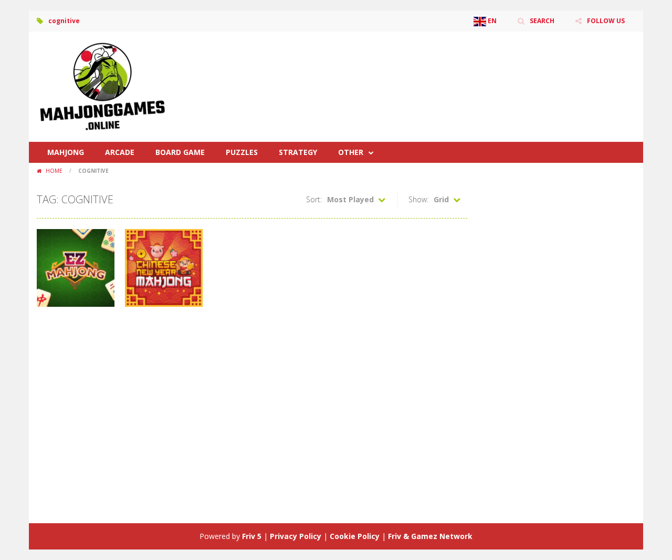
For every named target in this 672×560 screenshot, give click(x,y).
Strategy (298, 152)
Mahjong (65, 152)
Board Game (180, 152)
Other (350, 152)
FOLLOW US (606, 20)
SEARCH (542, 20)
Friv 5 (251, 536)
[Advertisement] (444, 63)
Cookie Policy (355, 536)
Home (54, 170)
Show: (418, 199)
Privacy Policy (295, 536)
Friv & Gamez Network (430, 536)
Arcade (119, 152)
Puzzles (242, 152)
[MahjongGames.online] (102, 86)
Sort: (314, 199)
